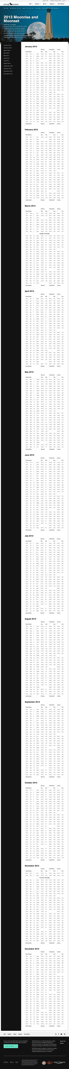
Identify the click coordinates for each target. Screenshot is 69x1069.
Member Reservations (55, 0)
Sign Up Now (9, 1046)
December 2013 (8, 74)
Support (52, 3)
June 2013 (6, 58)
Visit (30, 3)
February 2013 (8, 48)
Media (11, 1062)
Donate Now (45, 0)
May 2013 (6, 55)
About (44, 3)
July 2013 (6, 61)
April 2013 (6, 53)
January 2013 (7, 45)
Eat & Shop (61, 3)
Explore (37, 3)
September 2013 (8, 66)
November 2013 (8, 71)
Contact (6, 1062)
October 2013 (7, 68)
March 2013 (7, 50)
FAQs (16, 1062)
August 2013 (7, 63)
